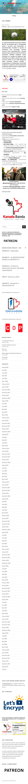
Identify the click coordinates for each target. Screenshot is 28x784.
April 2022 (4, 510)
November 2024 (6, 426)
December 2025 (6, 389)
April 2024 (4, 443)
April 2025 (4, 412)
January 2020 (5, 585)
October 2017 (5, 661)
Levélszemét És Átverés (8, 340)
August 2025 (5, 401)
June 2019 (4, 605)
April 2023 (4, 476)
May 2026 (4, 375)
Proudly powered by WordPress (9, 780)
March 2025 (5, 415)
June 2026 (4, 373)
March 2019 (5, 613)
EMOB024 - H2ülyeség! (10, 251)
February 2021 (5, 549)
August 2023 (5, 465)
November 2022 (6, 490)
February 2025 (5, 417)
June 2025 (4, 406)
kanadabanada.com (7, 683)
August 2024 (5, 434)
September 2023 (6, 462)
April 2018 (4, 644)
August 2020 (5, 566)
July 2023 (4, 468)
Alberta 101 (4, 357)
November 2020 (6, 557)
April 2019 (4, 610)
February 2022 (5, 515)
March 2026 (5, 381)
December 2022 (6, 487)
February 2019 (5, 616)
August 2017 (5, 666)
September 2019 (6, 596)
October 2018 (5, 627)
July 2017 (4, 669)
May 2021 (4, 540)
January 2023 (5, 484)
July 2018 (4, 636)
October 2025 (5, 395)
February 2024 (5, 448)
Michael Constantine (8, 183)
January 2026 (5, 387)
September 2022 (6, 496)
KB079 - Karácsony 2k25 (10, 277)
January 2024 (5, 451)
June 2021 (4, 538)
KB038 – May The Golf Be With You (13, 27)
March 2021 (5, 546)
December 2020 (6, 554)
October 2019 (5, 594)
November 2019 (6, 591)
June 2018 (4, 638)
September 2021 (6, 529)
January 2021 (5, 552)
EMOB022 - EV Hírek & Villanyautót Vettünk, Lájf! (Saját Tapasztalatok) (13, 268)
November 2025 (6, 392)
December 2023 (6, 454)
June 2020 (4, 571)
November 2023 (6, 456)
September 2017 (6, 663)
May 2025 (4, 409)
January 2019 (5, 619)
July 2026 (4, 370)
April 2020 (4, 577)
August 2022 (5, 498)
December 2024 (6, 423)
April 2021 (4, 543)
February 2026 (5, 384)
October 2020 (5, 560)
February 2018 (5, 650)
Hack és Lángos (7, 140)
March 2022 (5, 512)
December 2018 (6, 622)
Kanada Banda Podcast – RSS (11, 247)
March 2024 (5, 445)
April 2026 (4, 378)
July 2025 (4, 403)
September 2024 (6, 431)
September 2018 (6, 630)
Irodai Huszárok (7, 142)
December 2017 (6, 655)
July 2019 (4, 602)
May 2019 (4, 608)
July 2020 (4, 568)
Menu (14, 15)
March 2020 (5, 580)
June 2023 (4, 471)
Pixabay (14, 68)
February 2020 (5, 582)
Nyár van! (4, 349)
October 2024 (5, 429)
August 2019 (5, 599)
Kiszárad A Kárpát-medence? (9, 345)
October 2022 (5, 493)
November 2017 (6, 658)
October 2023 (5, 459)
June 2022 (4, 504)
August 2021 (5, 532)
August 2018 (5, 633)
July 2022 (4, 501)
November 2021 (6, 524)
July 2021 (4, 535)
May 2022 (4, 507)
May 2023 (4, 473)
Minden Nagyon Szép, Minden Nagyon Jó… (12, 353)
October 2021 (5, 526)
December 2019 (6, 588)
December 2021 (6, 521)
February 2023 (5, 482)
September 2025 (6, 398)
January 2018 (5, 652)
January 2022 (5, 518)
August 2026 (5, 367)
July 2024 (4, 437)
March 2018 (5, 647)
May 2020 (4, 574)
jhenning (9, 68)
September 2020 (6, 563)
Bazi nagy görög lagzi (15, 186)
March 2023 (5, 479)
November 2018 (6, 624)
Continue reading (6, 191)
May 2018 (4, 641)
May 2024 (4, 440)
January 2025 (5, 420)
